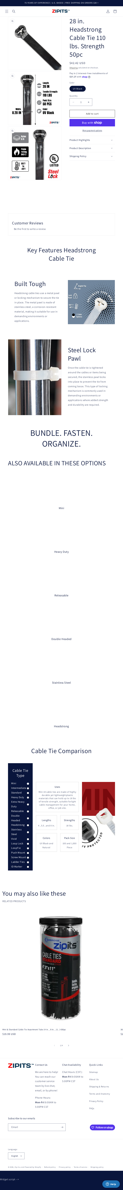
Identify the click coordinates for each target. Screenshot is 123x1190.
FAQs (91, 1108)
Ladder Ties (18, 862)
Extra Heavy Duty (18, 804)
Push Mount (18, 852)
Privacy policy (65, 1167)
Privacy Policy (96, 1101)
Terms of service (80, 1167)
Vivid (14, 838)
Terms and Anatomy (99, 1093)
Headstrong (18, 825)
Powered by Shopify (33, 1167)
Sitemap (93, 1072)
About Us (94, 1079)
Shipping (74, 67)
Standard (16, 792)
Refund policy (50, 1167)
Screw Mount (18, 857)
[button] (6, 11)
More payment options (92, 130)
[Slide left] (54, 1045)
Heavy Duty (17, 797)
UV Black (77, 88)
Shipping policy (97, 1167)
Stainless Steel (16, 832)
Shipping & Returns (99, 1086)
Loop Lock (17, 843)
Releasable (17, 811)
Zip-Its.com (19, 1167)
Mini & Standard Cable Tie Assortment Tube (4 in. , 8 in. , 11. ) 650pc (34, 1029)
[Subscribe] (62, 1127)
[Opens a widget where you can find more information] (111, 1184)
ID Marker (16, 866)
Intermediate (18, 788)
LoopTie (16, 848)
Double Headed (15, 818)
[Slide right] (68, 1045)
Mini (13, 783)
